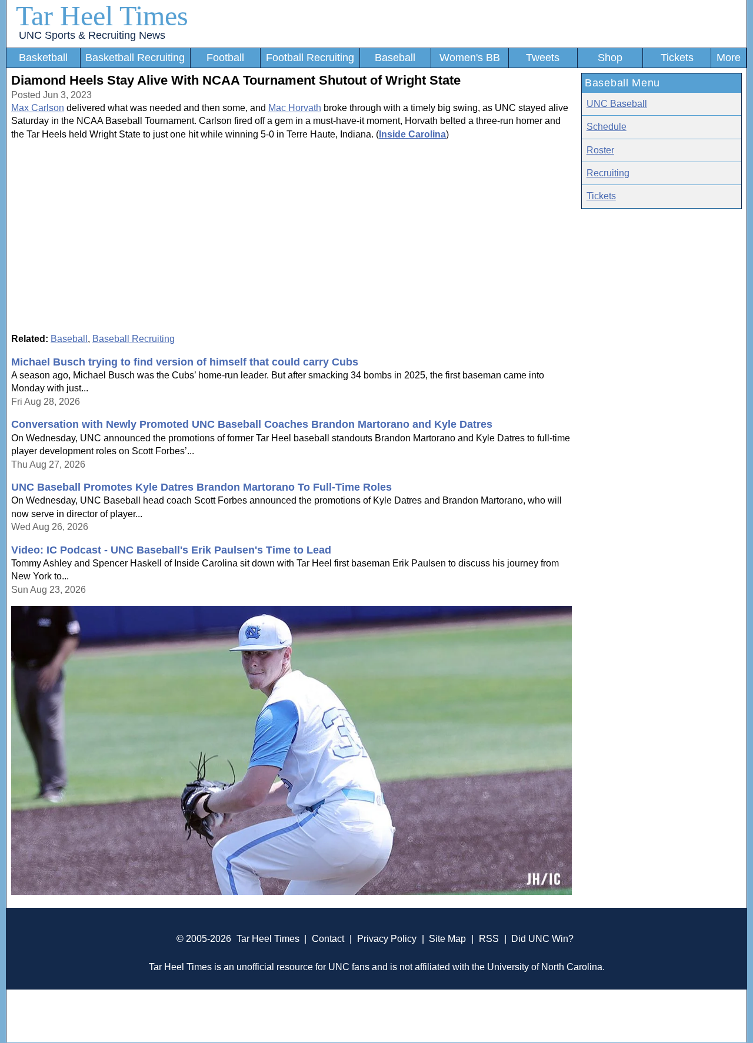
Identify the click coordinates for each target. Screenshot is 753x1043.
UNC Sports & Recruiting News (92, 35)
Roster (600, 150)
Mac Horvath (294, 108)
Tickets (677, 57)
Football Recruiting (310, 57)
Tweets (542, 57)
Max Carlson (37, 108)
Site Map (447, 939)
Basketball (43, 57)
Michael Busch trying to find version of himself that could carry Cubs (184, 362)
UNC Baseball (617, 104)
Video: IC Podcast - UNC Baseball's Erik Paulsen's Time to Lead (171, 550)
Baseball (395, 57)
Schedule (607, 127)
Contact (328, 939)
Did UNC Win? (542, 939)
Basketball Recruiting (135, 57)
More (729, 57)
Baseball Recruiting (133, 339)
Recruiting (608, 173)
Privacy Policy (387, 939)
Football (225, 57)
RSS (489, 939)
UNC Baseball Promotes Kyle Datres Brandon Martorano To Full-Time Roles (201, 487)
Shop (610, 57)
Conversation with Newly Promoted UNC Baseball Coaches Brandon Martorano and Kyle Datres (251, 424)
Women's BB (469, 57)
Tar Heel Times (102, 15)
